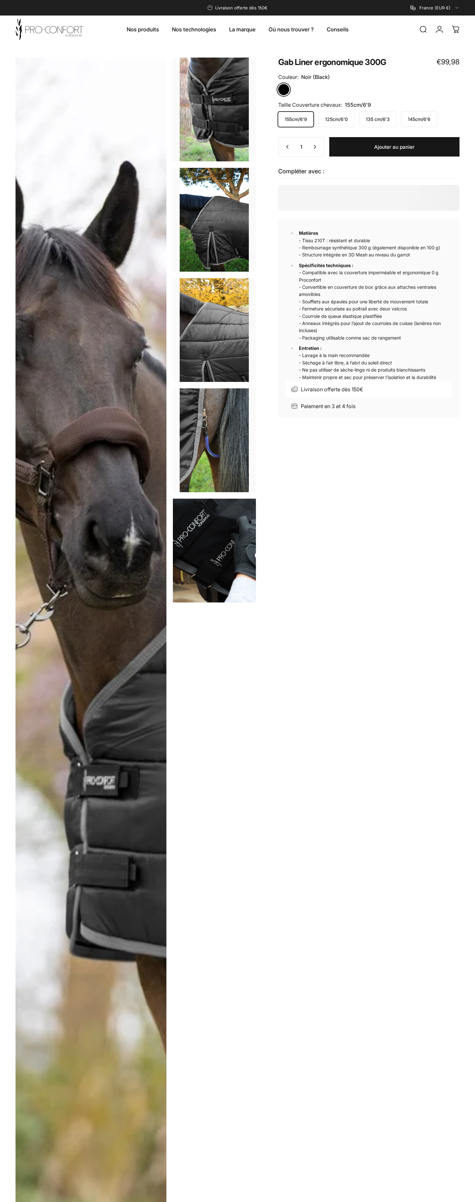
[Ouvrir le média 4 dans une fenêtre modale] (214, 330)
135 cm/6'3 (378, 119)
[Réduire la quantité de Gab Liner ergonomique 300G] (286, 146)
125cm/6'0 (336, 119)
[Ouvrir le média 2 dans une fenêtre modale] (214, 109)
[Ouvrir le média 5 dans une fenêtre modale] (214, 440)
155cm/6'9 (296, 119)
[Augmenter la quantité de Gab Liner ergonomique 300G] (316, 146)
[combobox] (434, 8)
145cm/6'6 (419, 119)
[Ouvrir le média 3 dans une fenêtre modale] (214, 220)
